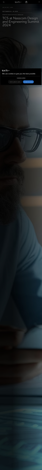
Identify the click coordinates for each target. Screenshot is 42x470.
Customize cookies (21, 77)
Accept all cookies (28, 81)
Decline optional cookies (15, 81)
